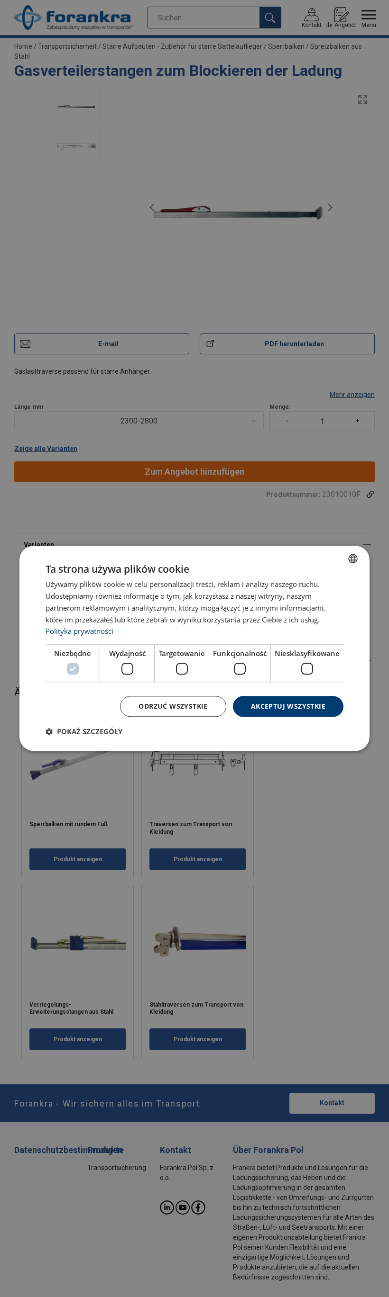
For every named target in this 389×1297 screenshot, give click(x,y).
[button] (84, 732)
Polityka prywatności (79, 631)
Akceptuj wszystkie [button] (288, 706)
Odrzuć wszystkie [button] (173, 706)
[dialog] (194, 648)
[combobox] (353, 558)
